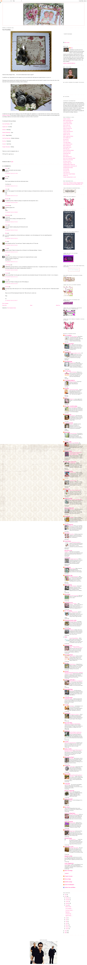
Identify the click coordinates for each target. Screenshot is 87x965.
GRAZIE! (71, 423)
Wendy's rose (65, 175)
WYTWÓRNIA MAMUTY (70, 380)
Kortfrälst (66, 741)
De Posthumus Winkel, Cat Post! (75, 353)
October (67, 901)
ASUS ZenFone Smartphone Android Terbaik (72, 723)
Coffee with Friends (72, 372)
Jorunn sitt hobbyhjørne (69, 884)
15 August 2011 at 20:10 (11, 238)
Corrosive (4, 143)
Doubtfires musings (68, 881)
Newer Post (4, 305)
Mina (6, 233)
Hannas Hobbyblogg (68, 689)
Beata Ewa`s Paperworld (69, 790)
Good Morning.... (68, 784)
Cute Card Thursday (6, 123)
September (68, 903)
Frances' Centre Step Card (68, 131)
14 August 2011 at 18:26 (11, 230)
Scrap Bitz (67, 704)
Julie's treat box (66, 140)
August (67, 905)
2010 (66, 930)
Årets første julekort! (73, 621)
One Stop (4, 141)
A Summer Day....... (69, 913)
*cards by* (67, 873)
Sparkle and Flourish (69, 821)
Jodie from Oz (67, 765)
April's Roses (67, 731)
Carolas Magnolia (68, 864)
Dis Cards (66, 663)
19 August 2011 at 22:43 (11, 283)
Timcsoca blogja (68, 879)
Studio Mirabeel (68, 541)
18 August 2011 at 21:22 (11, 276)
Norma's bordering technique (68, 150)
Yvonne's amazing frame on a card (69, 177)
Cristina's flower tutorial (67, 123)
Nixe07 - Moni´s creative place (70, 461)
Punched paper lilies (67, 153)
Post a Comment (5, 303)
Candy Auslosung (72, 472)
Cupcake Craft (5, 126)
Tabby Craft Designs (68, 870)
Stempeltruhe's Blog (68, 575)
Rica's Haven (67, 807)
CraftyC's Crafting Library (70, 813)
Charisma (4, 129)
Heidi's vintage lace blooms (68, 136)
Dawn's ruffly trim (66, 125)
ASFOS (3, 135)
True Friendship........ (7, 29)
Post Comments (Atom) (11, 307)
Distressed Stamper (68, 838)
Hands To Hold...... (68, 906)
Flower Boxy (71, 534)
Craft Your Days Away (6, 138)
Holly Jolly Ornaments (73, 336)
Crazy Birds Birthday (73, 407)
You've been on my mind (73, 595)
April (67, 923)
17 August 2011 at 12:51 (11, 261)
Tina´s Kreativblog (68, 610)
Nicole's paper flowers (67, 147)
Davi (6, 241)
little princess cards (68, 550)
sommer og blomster (73, 585)
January (67, 928)
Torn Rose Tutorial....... (69, 910)
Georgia (6, 273)
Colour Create (65, 182)
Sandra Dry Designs (68, 645)
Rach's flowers (65, 155)
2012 (66, 894)
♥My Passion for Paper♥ (69, 757)
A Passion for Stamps (72, 182)
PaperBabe (67, 388)
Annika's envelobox (66, 118)
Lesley (6, 279)
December (68, 897)
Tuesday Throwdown (6, 146)
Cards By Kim (67, 557)
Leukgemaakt (67, 516)
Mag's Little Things (68, 722)
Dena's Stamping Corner (69, 507)
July (66, 917)
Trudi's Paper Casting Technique (69, 173)
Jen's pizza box (66, 139)
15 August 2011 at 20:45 (11, 245)
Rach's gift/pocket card (67, 156)
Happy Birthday (72, 415)
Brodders (6, 198)
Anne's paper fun (68, 414)
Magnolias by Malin (68, 856)
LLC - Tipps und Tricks (73, 611)
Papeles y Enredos (68, 748)
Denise (6, 168)
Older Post (58, 305)
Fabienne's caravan (66, 129)
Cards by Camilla (68, 441)
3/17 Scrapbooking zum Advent (75, 542)
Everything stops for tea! (73, 558)
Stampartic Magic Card (67, 162)
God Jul (70, 791)
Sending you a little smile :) (70, 679)
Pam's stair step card (67, 151)
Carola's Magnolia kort (69, 863)
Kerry (6, 176)
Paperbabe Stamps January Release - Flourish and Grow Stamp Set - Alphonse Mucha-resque (75, 453)
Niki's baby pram (66, 148)
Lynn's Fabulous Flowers (67, 144)
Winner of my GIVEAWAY (74, 442)
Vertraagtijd (71, 517)
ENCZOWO (67, 533)
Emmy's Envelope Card (67, 128)
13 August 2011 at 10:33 (11, 221)
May (67, 921)
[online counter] (66, 42)
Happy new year (72, 362)
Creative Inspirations (67, 184)
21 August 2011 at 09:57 (11, 300)
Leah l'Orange (7, 264)
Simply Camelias (72, 655)
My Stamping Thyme (69, 654)
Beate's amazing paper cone (68, 120)
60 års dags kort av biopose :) (74, 714)
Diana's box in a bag (67, 126)
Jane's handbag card (66, 137)
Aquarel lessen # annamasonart (74, 490)
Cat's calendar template (67, 122)
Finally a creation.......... (73, 839)
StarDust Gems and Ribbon (70, 887)
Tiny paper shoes (66, 170)
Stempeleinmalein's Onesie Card (69, 164)
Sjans (70, 344)
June (67, 919)
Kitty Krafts (67, 829)
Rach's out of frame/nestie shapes (69, 158)
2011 (66, 896)
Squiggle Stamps (80, 182)
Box (65, 857)
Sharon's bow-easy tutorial (68, 159)
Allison (6, 225)
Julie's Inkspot (67, 594)
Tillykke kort (71, 399)
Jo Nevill (6, 286)
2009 (66, 932)
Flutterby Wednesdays (6, 132)
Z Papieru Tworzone (68, 876)
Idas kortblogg (67, 773)
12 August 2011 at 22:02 (11, 202)
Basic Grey (80, 184)
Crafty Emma (67, 783)
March (67, 925)
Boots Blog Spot (68, 370)
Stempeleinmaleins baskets (68, 167)
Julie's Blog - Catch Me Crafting (71, 406)
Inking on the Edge (68, 498)
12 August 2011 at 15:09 (11, 173)
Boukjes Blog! (67, 432)
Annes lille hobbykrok (69, 524)
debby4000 (7, 205)
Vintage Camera (72, 831)
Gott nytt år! (71, 690)
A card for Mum (72, 766)
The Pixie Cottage (74, 184)
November (68, 899)
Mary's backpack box (67, 145)
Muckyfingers (7, 215)
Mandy (6, 255)
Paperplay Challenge (6, 115)
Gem (6, 248)
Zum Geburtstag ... (72, 462)
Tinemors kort (67, 713)
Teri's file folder (66, 169)
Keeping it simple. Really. (74, 847)
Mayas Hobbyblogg (68, 361)
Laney (6, 189)
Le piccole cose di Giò (69, 422)
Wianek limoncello (72, 381)
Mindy (66, 637)
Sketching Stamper (68, 451)
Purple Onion (71, 509)
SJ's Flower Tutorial (67, 161)
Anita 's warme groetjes (69, 343)
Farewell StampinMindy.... (74, 638)
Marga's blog (67, 489)
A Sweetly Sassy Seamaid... (74, 389)
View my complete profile (69, 63)
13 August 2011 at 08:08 (11, 212)
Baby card (71, 525)
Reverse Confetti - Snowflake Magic (75, 499)
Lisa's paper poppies (67, 142)
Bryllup (70, 800)
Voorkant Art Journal (73, 433)
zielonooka (67, 671)
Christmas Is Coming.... (69, 698)
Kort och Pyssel (68, 567)
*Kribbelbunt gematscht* (73, 576)
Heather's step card (66, 134)
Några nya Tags (72, 568)
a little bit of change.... (73, 603)
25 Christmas (71, 629)
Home (31, 305)
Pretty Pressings (68, 628)
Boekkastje (71, 758)
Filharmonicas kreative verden (70, 620)
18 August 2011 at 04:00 (11, 270)
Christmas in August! (73, 480)
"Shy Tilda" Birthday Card (74, 814)
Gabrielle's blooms (66, 133)
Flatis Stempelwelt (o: (69, 471)
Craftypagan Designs (69, 697)
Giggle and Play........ (69, 915)
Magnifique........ (68, 912)
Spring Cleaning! (72, 822)
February (67, 926)
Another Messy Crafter (69, 846)
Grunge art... (67, 551)
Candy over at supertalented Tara (70, 742)
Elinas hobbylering (68, 584)
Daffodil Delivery (72, 664)
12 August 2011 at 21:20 (11, 195)
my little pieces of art (69, 602)
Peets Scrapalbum (68, 335)
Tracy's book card (66, 172)
